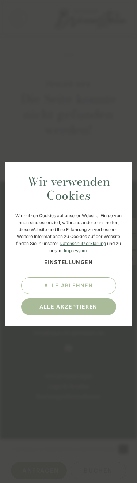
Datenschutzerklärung (83, 243)
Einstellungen (68, 262)
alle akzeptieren (68, 306)
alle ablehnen (68, 285)
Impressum (75, 250)
